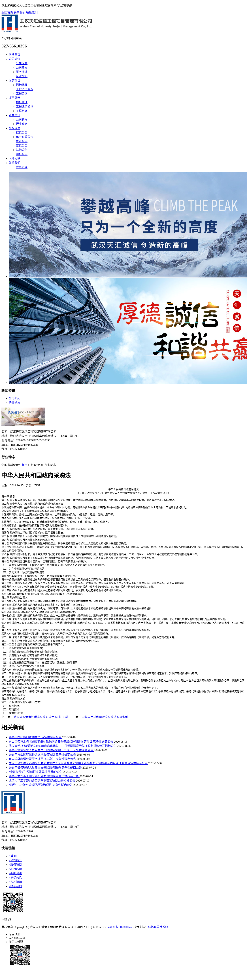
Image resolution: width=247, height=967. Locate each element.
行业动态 (21, 123)
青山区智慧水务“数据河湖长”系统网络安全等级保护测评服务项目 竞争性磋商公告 (61, 741)
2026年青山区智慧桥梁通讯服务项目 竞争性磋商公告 (43, 754)
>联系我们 (15, 886)
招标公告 (21, 132)
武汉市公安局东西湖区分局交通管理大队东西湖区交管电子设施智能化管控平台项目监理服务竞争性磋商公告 (78, 763)
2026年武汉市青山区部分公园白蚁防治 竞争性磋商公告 (44, 776)
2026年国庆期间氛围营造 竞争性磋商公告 (35, 737)
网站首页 (14, 54)
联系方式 (21, 167)
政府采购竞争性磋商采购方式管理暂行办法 (41, 717)
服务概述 (21, 71)
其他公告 (21, 149)
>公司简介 (15, 860)
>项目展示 (15, 868)
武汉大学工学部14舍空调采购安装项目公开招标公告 (42, 780)
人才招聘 (14, 158)
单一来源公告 (24, 136)
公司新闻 (21, 119)
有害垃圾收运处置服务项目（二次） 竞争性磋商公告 (43, 758)
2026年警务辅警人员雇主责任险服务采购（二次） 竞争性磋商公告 (51, 750)
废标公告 (21, 145)
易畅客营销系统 (158, 927)
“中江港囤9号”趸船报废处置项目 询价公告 (36, 771)
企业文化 (21, 76)
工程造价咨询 (24, 89)
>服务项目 (15, 864)
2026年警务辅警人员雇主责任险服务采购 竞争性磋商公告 (45, 767)
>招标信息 (15, 877)
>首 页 (13, 855)
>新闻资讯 (15, 873)
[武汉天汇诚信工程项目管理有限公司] (46, 31)
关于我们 (19, 12)
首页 (24, 465)
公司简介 (14, 58)
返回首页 (7, 12)
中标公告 (21, 154)
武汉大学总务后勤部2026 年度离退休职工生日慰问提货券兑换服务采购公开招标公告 (63, 745)
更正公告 (21, 141)
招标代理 (21, 84)
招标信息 (14, 128)
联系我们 (32, 12)
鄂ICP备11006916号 (120, 927)
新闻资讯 (14, 115)
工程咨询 (21, 93)
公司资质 (21, 67)
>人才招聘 (15, 881)
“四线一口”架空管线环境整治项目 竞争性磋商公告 (41, 784)
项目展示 (14, 97)
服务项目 (14, 80)
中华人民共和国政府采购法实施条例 (105, 717)
